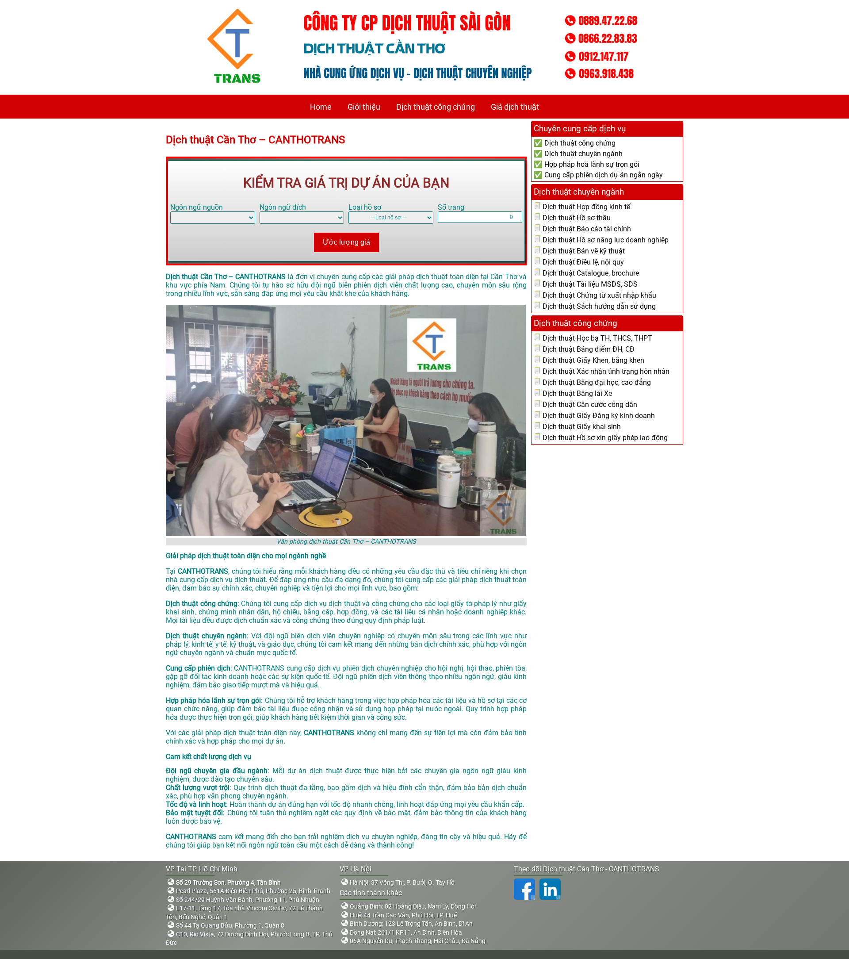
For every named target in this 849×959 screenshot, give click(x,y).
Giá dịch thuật (515, 106)
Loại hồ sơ (364, 207)
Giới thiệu (364, 106)
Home (321, 106)
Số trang (451, 207)
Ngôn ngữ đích (283, 207)
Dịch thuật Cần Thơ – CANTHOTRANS (255, 140)
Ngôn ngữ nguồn (196, 207)
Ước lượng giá (346, 242)
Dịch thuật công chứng (435, 106)
